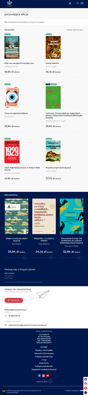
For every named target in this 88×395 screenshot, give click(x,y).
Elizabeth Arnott (11, 67)
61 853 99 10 (14, 316)
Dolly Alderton (44, 244)
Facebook (9, 276)
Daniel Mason (51, 171)
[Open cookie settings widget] (4, 391)
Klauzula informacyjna (44, 353)
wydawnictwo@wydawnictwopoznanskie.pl (27, 325)
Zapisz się (15, 300)
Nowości (7, 34)
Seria (48, 84)
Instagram (9, 273)
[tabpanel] (16, 228)
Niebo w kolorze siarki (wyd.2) (16, 239)
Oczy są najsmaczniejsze (16, 113)
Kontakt (44, 347)
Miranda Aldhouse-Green (55, 121)
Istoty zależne (52, 63)
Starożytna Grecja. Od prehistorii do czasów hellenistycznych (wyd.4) (71, 240)
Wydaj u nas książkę (44, 350)
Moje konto (44, 363)
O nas (44, 360)
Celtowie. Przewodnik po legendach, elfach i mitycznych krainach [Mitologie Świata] (64, 115)
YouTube (8, 278)
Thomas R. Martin (72, 246)
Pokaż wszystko (74, 30)
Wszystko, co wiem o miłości (44, 239)
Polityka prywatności (44, 357)
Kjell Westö (16, 244)
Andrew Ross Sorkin (12, 173)
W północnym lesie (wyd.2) (58, 168)
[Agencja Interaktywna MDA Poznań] (81, 390)
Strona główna (9, 12)
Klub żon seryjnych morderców (19, 63)
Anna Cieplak (51, 67)
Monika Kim (9, 117)
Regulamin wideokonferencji (44, 369)
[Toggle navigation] (77, 3)
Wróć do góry (42, 382)
